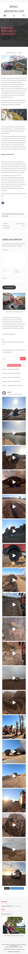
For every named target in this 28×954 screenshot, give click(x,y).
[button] (2, 203)
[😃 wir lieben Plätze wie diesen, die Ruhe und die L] (14, 580)
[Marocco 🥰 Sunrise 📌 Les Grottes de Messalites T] (14, 800)
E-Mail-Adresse (17, 271)
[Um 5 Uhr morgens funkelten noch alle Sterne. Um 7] (14, 482)
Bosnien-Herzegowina (13, 214)
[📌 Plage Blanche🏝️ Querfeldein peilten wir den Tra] (14, 433)
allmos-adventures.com (14, 8)
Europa (21, 214)
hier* (5, 352)
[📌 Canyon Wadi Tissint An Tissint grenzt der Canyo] (14, 849)
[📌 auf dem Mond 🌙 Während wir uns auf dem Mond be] (14, 678)
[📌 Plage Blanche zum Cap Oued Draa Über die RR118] (14, 409)
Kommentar (5, 250)
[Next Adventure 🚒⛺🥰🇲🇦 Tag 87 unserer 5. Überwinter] (14, 776)
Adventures (4, 214)
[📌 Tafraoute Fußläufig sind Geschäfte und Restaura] (14, 727)
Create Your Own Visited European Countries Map (13, 343)
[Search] (24, 15)
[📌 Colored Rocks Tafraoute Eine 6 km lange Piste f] (14, 751)
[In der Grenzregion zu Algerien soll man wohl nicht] (14, 874)
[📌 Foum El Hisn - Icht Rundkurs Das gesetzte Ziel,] (14, 506)
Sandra (19, 52)
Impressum (17, 951)
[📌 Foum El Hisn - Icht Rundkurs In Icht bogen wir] (14, 604)
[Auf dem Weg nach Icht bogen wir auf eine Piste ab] (14, 629)
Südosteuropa (5, 216)
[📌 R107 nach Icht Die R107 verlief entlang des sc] (14, 653)
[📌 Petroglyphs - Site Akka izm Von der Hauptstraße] (14, 825)
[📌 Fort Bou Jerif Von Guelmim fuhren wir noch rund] (14, 458)
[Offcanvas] (4, 15)
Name (4, 270)
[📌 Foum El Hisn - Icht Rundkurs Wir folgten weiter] (14, 531)
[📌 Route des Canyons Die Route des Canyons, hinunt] (14, 702)
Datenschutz (11, 951)
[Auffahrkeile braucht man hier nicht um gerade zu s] (14, 555)
